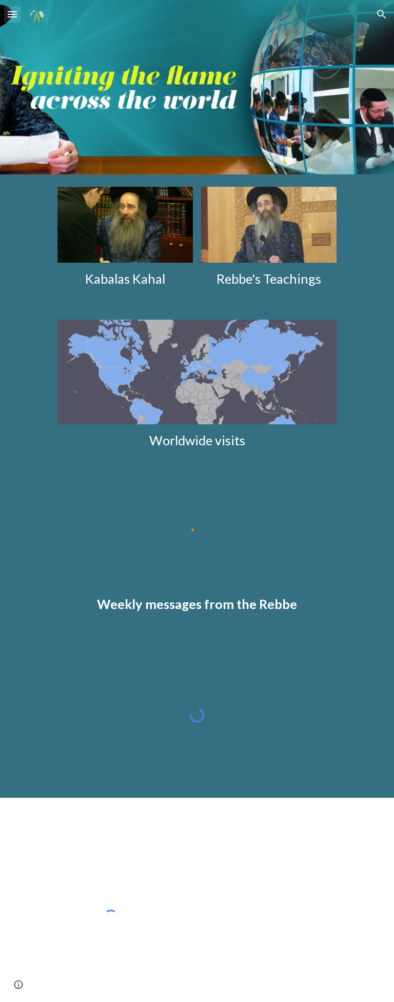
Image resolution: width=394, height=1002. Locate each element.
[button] (12, 14)
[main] (124, 279)
